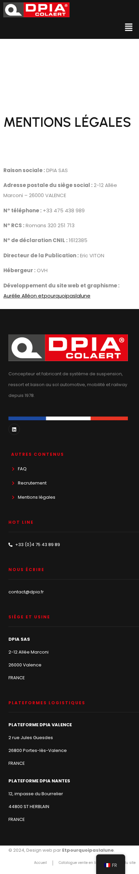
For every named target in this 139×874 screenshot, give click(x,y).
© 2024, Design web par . (61, 850)
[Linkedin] (14, 429)
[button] (129, 28)
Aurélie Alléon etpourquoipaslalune (46, 295)
